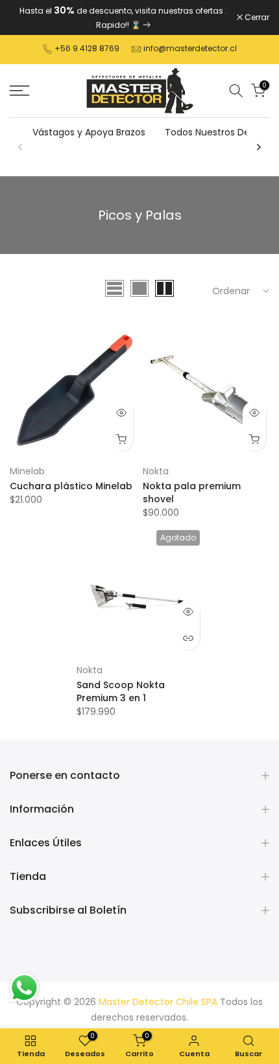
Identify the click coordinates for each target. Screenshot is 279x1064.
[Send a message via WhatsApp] (24, 988)
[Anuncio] (123, 17)
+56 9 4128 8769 (87, 48)
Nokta (156, 471)
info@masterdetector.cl (190, 48)
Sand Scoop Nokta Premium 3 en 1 (121, 691)
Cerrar (256, 17)
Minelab (27, 471)
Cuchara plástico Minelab (71, 486)
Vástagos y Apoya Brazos (88, 132)
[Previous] (21, 147)
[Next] (258, 147)
